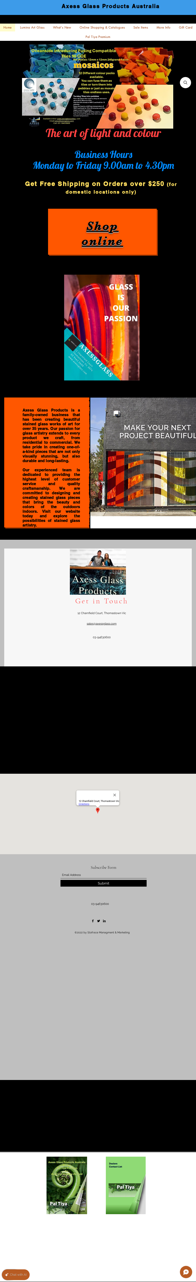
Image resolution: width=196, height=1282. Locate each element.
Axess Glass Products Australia (111, 6)
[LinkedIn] (104, 921)
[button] (185, 82)
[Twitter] (98, 921)
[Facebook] (93, 921)
